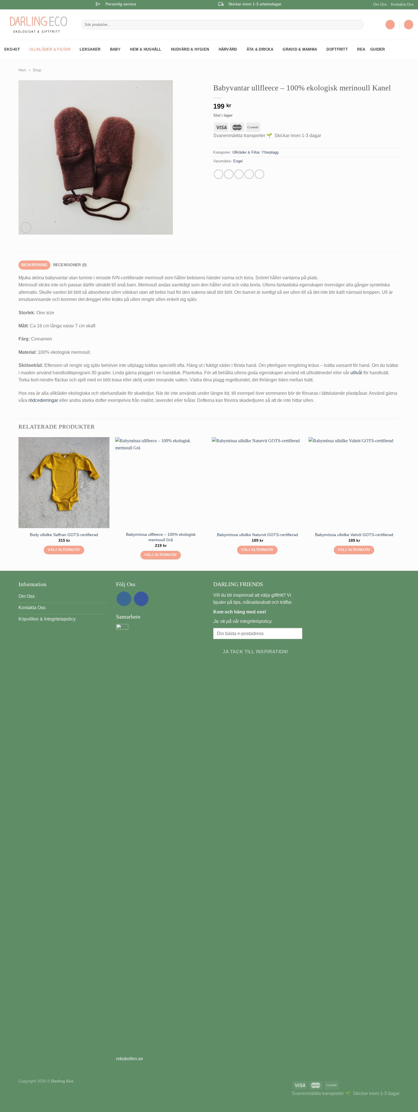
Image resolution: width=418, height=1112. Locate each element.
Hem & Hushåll (145, 49)
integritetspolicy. (256, 621)
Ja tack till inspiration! (255, 651)
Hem (22, 70)
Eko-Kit (12, 49)
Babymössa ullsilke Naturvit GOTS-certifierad (257, 534)
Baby (115, 49)
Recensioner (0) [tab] (70, 265)
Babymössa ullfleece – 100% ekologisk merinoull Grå (161, 537)
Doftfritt (336, 49)
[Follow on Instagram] (124, 599)
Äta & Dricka (260, 49)
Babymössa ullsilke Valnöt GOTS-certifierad (354, 534)
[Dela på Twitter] (228, 174)
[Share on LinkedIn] (259, 174)
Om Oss (380, 4)
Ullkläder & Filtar (49, 49)
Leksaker (90, 49)
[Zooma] (26, 227)
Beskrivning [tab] (34, 265)
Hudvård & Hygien (190, 49)
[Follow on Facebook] (141, 599)
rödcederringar (43, 400)
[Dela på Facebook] (218, 174)
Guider (377, 49)
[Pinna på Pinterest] (249, 174)
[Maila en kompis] (239, 174)
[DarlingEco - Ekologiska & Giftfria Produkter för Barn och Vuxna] (38, 24)
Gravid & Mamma (300, 49)
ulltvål (356, 372)
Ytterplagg (270, 152)
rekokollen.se (129, 1058)
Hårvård (228, 49)
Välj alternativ (64, 549)
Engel (238, 161)
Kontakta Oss (402, 4)
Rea (361, 49)
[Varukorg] (408, 24)
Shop (37, 70)
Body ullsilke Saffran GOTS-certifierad (64, 534)
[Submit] (358, 25)
